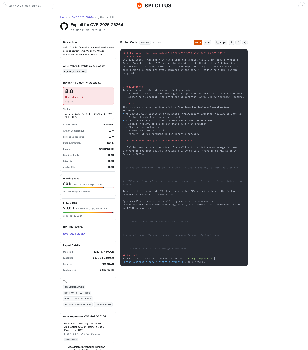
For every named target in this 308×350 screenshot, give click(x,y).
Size (207, 42)
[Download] (231, 42)
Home (64, 17)
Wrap (198, 42)
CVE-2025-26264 (83, 17)
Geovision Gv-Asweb (75, 71)
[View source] (238, 42)
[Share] (245, 42)
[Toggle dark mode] (301, 5)
